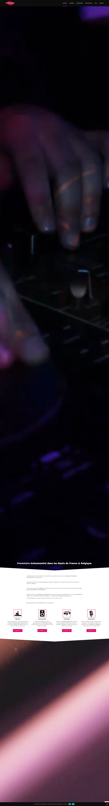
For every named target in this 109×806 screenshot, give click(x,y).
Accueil (65, 3)
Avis (96, 3)
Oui (69, 804)
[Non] (107, 804)
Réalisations (88, 3)
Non (73, 804)
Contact (101, 3)
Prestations (80, 3)
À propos (71, 3)
